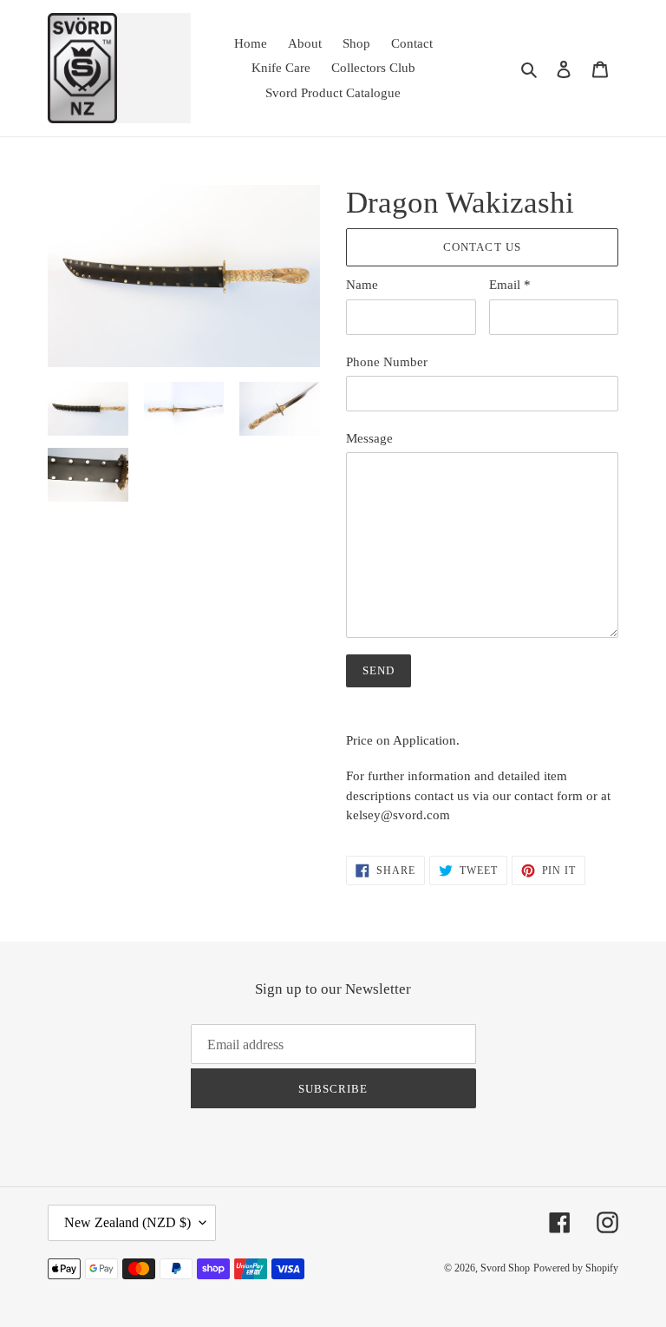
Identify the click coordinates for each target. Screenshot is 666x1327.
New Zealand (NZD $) (127, 1222)
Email (510, 285)
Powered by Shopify (575, 1268)
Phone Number (387, 362)
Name (362, 285)
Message (369, 438)
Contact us (481, 246)
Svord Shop (505, 1268)
